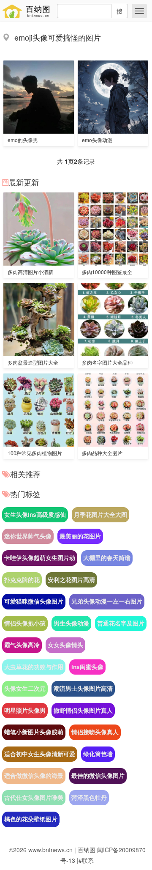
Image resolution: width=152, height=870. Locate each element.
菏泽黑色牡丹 (89, 797)
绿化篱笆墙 (98, 754)
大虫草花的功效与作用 (33, 667)
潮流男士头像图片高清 (83, 688)
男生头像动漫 (71, 623)
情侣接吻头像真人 (95, 732)
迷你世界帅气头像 (28, 536)
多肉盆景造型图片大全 (33, 362)
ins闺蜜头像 (87, 667)
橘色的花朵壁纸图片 (30, 819)
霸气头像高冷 (22, 645)
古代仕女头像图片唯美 (33, 797)
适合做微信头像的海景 (33, 775)
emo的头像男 (23, 139)
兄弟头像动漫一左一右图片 (106, 601)
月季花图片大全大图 (100, 514)
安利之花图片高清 (71, 580)
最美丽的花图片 (80, 536)
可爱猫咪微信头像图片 (33, 601)
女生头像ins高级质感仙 (35, 514)
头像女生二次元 (25, 688)
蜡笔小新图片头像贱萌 (33, 732)
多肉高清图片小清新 (30, 271)
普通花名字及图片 (120, 623)
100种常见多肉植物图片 (35, 452)
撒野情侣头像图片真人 (83, 710)
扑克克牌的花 (22, 580)
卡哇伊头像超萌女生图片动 (39, 558)
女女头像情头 (65, 645)
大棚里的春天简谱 (106, 558)
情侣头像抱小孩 (25, 623)
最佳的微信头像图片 (98, 775)
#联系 (86, 860)
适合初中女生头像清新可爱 (39, 754)
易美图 (28, 11)
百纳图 (86, 849)
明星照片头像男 (25, 710)
